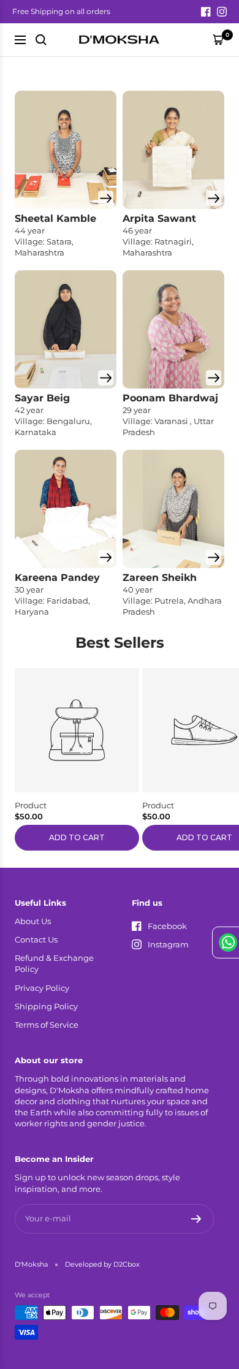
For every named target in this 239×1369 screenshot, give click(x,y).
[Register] (196, 1219)
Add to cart (77, 837)
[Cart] (218, 39)
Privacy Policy (42, 988)
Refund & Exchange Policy (54, 963)
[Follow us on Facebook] (206, 12)
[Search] (41, 39)
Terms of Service (46, 1025)
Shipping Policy (46, 1006)
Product (31, 805)
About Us (33, 921)
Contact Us (36, 939)
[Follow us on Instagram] (222, 12)
